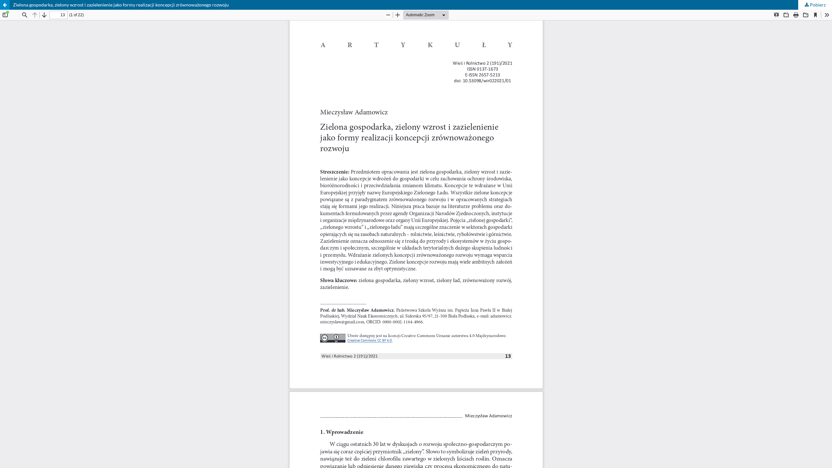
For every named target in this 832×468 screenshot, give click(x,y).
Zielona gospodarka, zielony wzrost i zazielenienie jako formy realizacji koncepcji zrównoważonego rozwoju (121, 4)
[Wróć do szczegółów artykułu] (5, 5)
